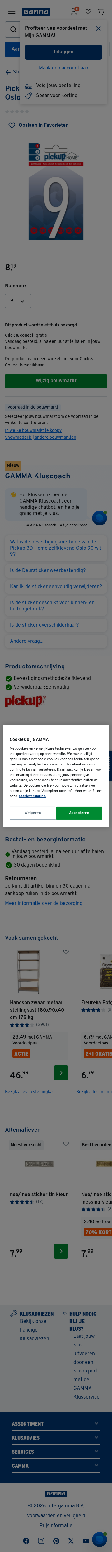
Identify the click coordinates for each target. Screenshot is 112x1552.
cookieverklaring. (32, 796)
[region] (56, 776)
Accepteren (79, 813)
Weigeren (33, 813)
